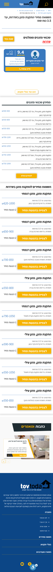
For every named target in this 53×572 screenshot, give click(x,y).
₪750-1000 (6, 155)
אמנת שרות (43, 526)
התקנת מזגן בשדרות (44, 13)
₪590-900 (6, 111)
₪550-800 (6, 119)
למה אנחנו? (43, 518)
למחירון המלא (26, 175)
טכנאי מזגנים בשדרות (26, 10)
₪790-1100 (6, 137)
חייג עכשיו (25, 68)
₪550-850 (6, 128)
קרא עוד (22, 455)
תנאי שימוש (43, 531)
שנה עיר (8, 39)
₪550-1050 (6, 146)
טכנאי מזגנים (40, 10)
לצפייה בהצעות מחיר (34, 210)
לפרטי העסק (35, 63)
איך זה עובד (43, 522)
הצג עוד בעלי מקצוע (27, 91)
